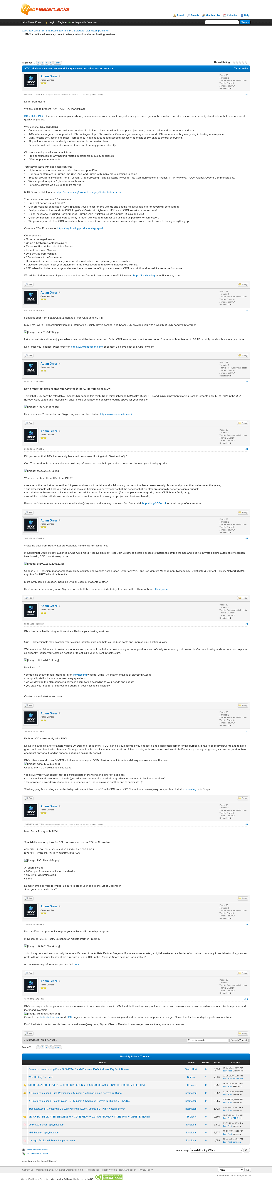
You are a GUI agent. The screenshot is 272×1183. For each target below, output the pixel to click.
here (76, 964)
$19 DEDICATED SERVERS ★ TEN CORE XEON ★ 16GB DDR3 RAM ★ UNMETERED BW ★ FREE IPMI (86, 1085)
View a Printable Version (37, 1149)
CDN (69, 1017)
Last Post (227, 1071)
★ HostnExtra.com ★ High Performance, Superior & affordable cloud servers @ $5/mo (75, 1093)
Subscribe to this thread (37, 1153)
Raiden (191, 1077)
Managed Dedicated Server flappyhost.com (51, 1140)
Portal (180, 15)
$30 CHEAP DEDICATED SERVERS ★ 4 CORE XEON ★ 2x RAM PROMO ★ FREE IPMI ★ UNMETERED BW (89, 1116)
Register (62, 22)
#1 (247, 94)
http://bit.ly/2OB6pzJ (154, 503)
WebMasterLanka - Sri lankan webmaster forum (46, 30)
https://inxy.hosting (144, 275)
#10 (246, 999)
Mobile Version (109, 1170)
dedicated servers (50, 1017)
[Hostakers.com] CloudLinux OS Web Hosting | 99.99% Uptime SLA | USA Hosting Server (76, 1108)
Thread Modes (241, 68)
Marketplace (78, 30)
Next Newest (48, 1040)
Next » (58, 63)
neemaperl (191, 1093)
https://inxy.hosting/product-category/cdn (80, 228)
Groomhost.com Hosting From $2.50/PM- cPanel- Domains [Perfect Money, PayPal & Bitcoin (78, 1069)
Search (195, 15)
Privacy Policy (146, 1170)
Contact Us (27, 1170)
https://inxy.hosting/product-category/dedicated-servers (88, 192)
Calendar (232, 15)
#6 (247, 624)
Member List (213, 15)
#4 (247, 449)
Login (52, 22)
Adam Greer (49, 76)
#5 (247, 538)
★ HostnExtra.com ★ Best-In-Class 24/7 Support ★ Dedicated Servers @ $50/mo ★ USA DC (79, 1101)
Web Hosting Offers (95, 30)
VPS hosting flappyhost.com (43, 1132)
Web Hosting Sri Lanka (40, 1077)
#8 (247, 824)
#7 (247, 731)
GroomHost (191, 1069)
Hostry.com (161, 589)
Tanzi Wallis (238, 1078)
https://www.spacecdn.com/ (87, 346)
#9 (247, 924)
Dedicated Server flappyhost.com (46, 1124)
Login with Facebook (86, 22)
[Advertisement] (89, 51)
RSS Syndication (127, 1170)
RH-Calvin (191, 1085)
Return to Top (92, 1170)
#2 (247, 310)
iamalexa (191, 1124)
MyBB (90, 1179)
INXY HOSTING (33, 116)
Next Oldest (32, 1040)
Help (246, 15)
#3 (247, 382)
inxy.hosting (80, 674)
